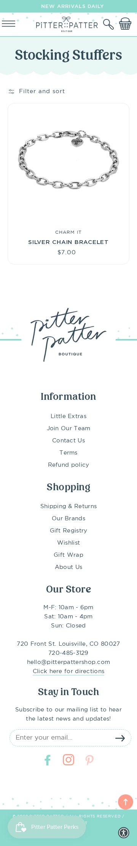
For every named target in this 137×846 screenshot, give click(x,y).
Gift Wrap (68, 555)
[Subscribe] (119, 738)
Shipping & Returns (68, 506)
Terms (68, 452)
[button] (109, 24)
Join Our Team (69, 428)
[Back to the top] (125, 802)
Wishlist (68, 542)
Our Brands (68, 518)
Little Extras (68, 416)
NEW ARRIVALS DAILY (72, 6)
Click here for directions (69, 671)
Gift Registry (69, 530)
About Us (68, 567)
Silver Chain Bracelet (68, 242)
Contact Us (68, 440)
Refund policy (68, 465)
